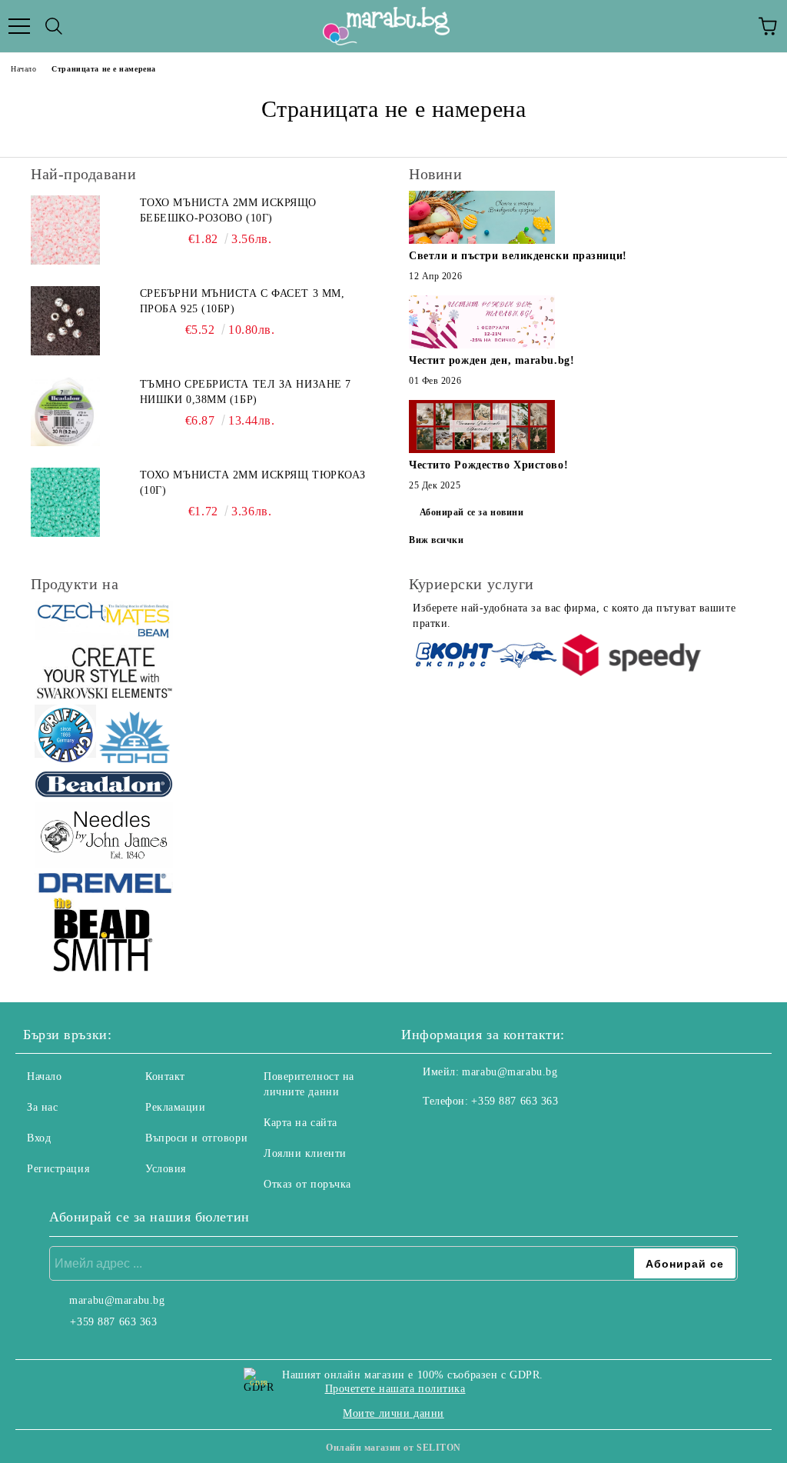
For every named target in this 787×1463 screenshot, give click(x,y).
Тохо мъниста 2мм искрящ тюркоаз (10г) (253, 482)
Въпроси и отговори (196, 1138)
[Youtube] (489, 1132)
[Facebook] (421, 1132)
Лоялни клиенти (305, 1153)
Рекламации (175, 1107)
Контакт (165, 1076)
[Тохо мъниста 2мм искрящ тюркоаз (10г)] (65, 502)
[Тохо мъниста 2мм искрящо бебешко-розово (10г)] (65, 230)
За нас (42, 1107)
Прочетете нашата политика (395, 1389)
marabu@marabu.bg (509, 1072)
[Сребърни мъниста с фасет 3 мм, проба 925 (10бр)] (65, 320)
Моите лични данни (393, 1413)
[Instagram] (455, 1132)
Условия (165, 1169)
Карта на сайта (300, 1122)
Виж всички (436, 540)
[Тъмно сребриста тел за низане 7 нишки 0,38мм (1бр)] (65, 411)
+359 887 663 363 (514, 1101)
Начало (23, 69)
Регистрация (58, 1169)
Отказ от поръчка (307, 1184)
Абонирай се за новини (472, 512)
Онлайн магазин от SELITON (393, 1447)
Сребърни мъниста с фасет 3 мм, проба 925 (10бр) (242, 301)
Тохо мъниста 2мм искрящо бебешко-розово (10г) (228, 210)
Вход (39, 1138)
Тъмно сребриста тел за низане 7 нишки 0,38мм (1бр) (245, 391)
